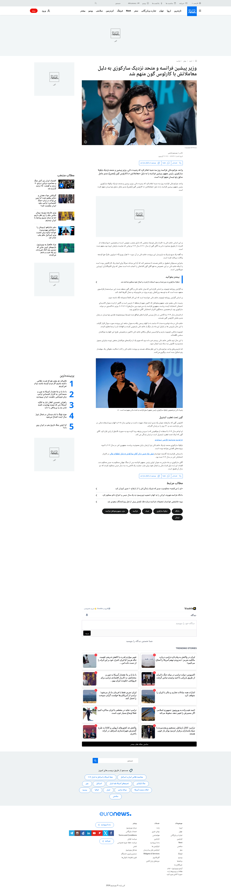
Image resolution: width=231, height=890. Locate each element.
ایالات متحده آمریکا (141, 790)
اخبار (190, 61)
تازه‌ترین (177, 10)
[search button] (96, 3)
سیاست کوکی (132, 839)
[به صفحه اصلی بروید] (192, 11)
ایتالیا (97, 790)
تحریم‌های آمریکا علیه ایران (119, 783)
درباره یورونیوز (131, 828)
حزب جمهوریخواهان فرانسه (115, 511)
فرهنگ (120, 10)
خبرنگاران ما (178, 864)
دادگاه (177, 511)
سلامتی (99, 10)
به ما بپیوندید (154, 842)
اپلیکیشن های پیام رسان (151, 850)
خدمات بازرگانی (131, 831)
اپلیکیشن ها (155, 846)
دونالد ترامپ (122, 790)
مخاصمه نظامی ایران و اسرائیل (132, 777)
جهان (161, 10)
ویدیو (90, 10)
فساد (147, 511)
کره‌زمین (110, 10)
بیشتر (135, 823)
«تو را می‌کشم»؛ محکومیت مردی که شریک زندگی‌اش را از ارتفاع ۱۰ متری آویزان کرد (149, 488)
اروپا (169, 10)
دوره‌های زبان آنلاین (152, 861)
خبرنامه (108, 841)
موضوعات (178, 823)
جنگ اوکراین (140, 783)
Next (128, 10)
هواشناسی (155, 835)
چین (87, 783)
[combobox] (109, 3)
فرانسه (178, 61)
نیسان (177, 517)
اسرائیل (99, 783)
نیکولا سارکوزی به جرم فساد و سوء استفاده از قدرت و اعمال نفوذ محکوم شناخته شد (150, 282)
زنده (33, 11)
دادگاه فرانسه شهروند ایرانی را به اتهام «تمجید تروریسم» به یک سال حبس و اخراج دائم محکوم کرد (143, 495)
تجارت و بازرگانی (148, 10)
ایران (108, 790)
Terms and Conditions (128, 835)
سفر (136, 10)
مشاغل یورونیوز (131, 850)
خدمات (156, 823)
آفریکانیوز (156, 857)
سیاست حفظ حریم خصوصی (127, 842)
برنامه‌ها (179, 861)
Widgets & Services (151, 853)
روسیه (84, 790)
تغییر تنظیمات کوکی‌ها (129, 857)
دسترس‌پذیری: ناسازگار (129, 853)
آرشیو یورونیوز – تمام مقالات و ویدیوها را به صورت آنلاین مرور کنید (174, 871)
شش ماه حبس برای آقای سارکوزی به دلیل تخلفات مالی (132, 454)
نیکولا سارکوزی (162, 511)
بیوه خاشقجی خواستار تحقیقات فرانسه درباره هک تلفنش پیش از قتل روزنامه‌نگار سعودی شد (145, 502)
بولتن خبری (155, 831)
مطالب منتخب (65, 175)
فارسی (195, 3)
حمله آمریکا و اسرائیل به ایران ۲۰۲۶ (100, 777)
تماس (135, 846)
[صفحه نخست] (196, 61)
